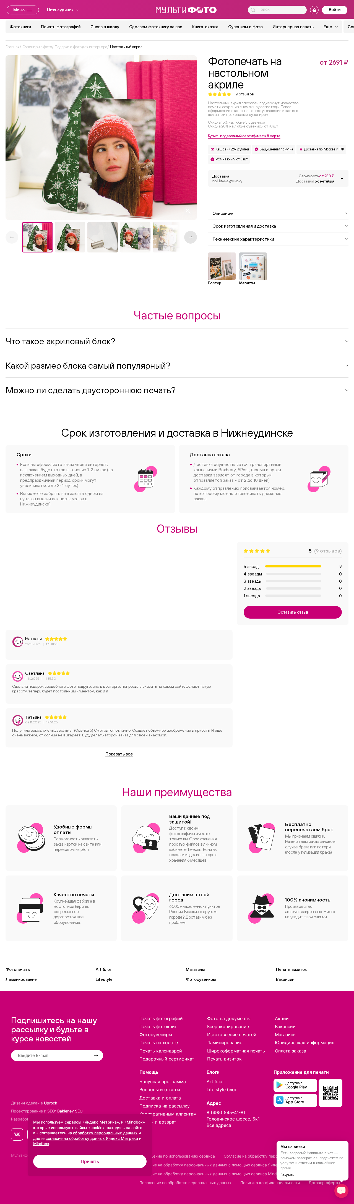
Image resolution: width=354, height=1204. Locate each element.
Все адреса (219, 1125)
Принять (90, 1161)
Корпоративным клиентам (168, 1114)
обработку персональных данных (105, 1132)
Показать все (119, 754)
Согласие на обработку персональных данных (268, 1156)
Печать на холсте (158, 1042)
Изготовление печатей (231, 1034)
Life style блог (222, 1089)
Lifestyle (104, 979)
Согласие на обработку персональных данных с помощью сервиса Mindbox (211, 1173)
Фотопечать (18, 969)
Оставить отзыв (292, 612)
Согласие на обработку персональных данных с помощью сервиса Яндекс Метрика (219, 1165)
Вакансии (285, 979)
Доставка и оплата (160, 1098)
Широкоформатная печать (236, 1051)
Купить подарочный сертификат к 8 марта (244, 136)
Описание (222, 213)
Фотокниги (20, 26)
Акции (282, 1018)
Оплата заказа (290, 1051)
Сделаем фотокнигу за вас (155, 26)
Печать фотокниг (158, 1026)
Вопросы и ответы (159, 1089)
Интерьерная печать (293, 26)
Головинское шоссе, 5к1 (233, 1119)
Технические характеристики (243, 238)
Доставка (227, 178)
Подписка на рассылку (164, 1106)
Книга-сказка (205, 26)
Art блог (103, 969)
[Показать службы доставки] (342, 179)
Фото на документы (229, 1018)
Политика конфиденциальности (270, 1182)
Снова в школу (104, 26)
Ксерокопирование (228, 1026)
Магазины (195, 969)
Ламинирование (21, 979)
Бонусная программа (162, 1081)
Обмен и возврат (157, 1122)
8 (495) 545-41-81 (226, 1112)
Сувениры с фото (245, 26)
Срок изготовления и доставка (244, 225)
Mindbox (41, 1143)
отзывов (245, 94)
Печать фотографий (60, 26)
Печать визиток (291, 969)
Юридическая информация (304, 1042)
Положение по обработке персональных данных (185, 1182)
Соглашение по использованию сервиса (177, 1156)
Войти (334, 9)
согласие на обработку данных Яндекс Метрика (92, 1138)
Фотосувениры (201, 979)
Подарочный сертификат (166, 1059)
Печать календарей (160, 1051)
